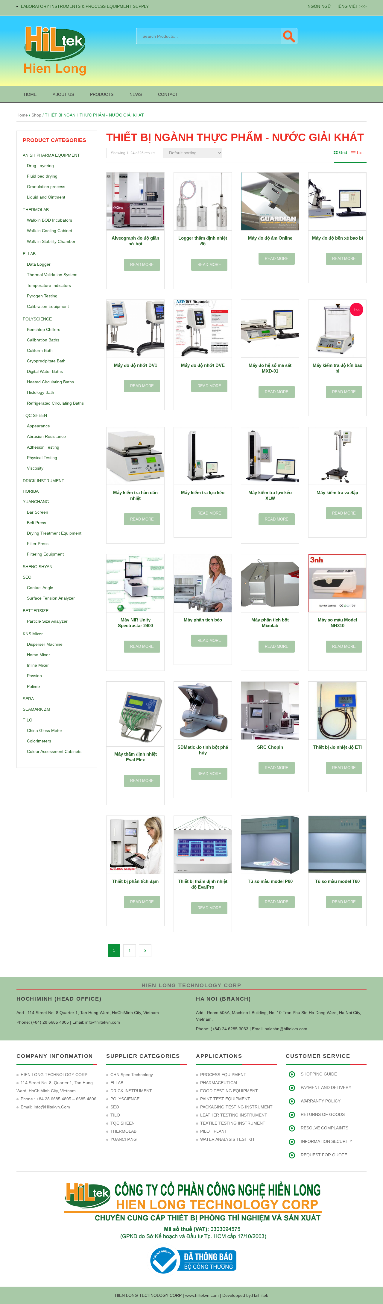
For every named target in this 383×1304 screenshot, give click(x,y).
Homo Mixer (38, 654)
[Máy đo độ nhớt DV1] (135, 329)
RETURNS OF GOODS (323, 1114)
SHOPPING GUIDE (319, 1074)
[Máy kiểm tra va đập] (337, 456)
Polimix (33, 686)
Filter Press (37, 543)
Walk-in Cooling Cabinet (49, 230)
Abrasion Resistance (46, 436)
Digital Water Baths (45, 371)
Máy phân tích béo (203, 619)
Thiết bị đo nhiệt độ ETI (337, 747)
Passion (34, 675)
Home (22, 115)
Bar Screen (37, 512)
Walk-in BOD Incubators (49, 220)
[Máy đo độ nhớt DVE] (203, 329)
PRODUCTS (101, 94)
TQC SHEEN (35, 415)
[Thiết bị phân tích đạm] (135, 845)
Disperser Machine (45, 644)
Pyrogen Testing (42, 296)
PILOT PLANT (213, 1131)
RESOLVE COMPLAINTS (324, 1128)
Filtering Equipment (45, 554)
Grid (343, 152)
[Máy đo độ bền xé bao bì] (337, 201)
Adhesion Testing (43, 447)
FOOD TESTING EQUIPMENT (229, 1090)
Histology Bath (40, 392)
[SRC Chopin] (270, 710)
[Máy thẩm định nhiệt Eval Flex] (135, 714)
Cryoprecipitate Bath (46, 360)
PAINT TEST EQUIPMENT (225, 1098)
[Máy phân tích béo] (203, 583)
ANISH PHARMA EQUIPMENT (51, 155)
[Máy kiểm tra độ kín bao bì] (337, 329)
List (360, 152)
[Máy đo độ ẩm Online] (270, 201)
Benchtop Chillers (43, 329)
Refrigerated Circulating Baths (55, 403)
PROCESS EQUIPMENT (223, 1074)
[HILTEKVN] (53, 50)
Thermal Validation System (52, 274)
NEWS (136, 94)
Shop (36, 115)
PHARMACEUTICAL (219, 1082)
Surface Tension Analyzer (51, 598)
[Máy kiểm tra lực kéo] (203, 456)
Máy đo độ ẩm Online (270, 237)
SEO (27, 577)
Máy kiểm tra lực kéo (202, 492)
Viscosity (35, 468)
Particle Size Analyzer (47, 621)
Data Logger (39, 264)
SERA (28, 698)
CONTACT (168, 94)
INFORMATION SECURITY (326, 1141)
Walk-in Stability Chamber (51, 241)
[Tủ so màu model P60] (270, 845)
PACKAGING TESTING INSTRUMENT (236, 1107)
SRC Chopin (270, 747)
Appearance (38, 425)
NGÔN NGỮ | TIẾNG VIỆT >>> (337, 6)
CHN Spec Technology (131, 1074)
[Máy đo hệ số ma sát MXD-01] (270, 329)
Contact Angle (40, 587)
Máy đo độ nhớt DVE (203, 365)
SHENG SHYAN (37, 566)
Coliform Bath (40, 350)
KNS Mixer (33, 633)
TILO (27, 720)
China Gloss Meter (44, 730)
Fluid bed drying (42, 176)
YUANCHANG (36, 501)
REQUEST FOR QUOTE (324, 1154)
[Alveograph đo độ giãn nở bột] (135, 201)
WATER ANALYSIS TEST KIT (227, 1139)
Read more (142, 264)
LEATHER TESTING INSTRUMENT (233, 1115)
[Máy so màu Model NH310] (337, 583)
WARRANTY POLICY (321, 1101)
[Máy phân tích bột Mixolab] (270, 583)
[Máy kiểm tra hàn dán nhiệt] (135, 456)
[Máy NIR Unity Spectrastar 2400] (135, 583)
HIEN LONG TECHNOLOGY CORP (191, 985)
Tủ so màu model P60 (270, 881)
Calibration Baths (43, 340)
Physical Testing (42, 457)
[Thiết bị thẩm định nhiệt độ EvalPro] (203, 845)
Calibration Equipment (48, 306)
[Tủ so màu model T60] (337, 845)
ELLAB (29, 253)
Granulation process (46, 186)
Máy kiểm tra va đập (337, 492)
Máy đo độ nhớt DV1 (135, 365)
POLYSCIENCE (37, 319)
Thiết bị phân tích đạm (135, 881)
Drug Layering (40, 165)
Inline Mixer (38, 665)
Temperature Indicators (49, 285)
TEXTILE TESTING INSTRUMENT (232, 1123)
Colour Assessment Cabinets (54, 751)
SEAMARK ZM (36, 709)
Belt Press (36, 522)
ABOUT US (63, 94)
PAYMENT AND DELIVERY (326, 1087)
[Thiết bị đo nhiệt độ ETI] (337, 710)
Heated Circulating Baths (50, 381)
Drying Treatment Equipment (54, 533)
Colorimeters (39, 741)
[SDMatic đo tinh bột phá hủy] (203, 710)
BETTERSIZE (35, 610)
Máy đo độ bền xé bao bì (337, 237)
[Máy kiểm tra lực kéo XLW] (270, 456)
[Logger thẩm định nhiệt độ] (203, 201)
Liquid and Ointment (46, 197)
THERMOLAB (36, 209)
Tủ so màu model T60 (337, 881)
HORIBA (31, 491)
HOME (30, 94)
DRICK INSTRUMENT (43, 480)
